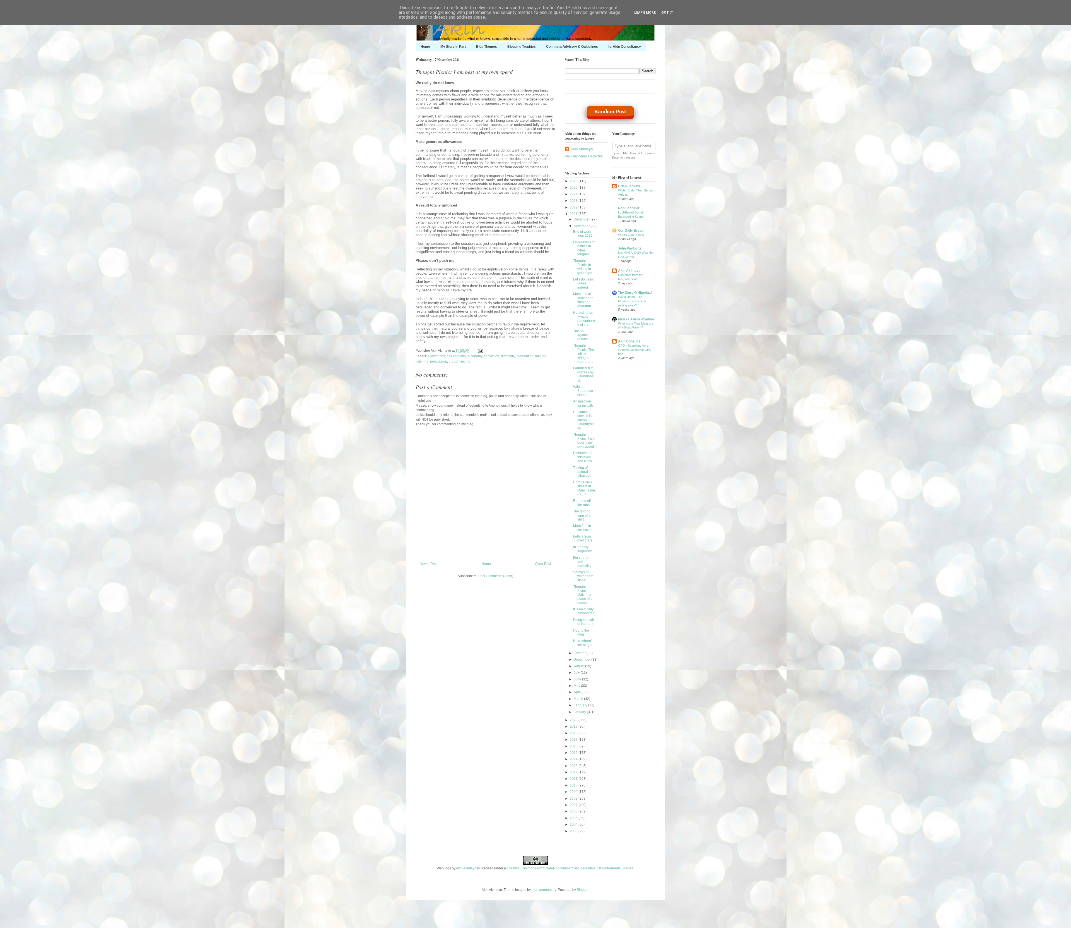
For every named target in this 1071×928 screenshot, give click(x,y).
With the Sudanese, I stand (584, 391)
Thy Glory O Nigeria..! (635, 293)
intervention (525, 356)
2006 (574, 811)
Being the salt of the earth (583, 622)
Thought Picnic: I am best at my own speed (464, 71)
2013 (574, 766)
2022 (574, 207)
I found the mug (581, 632)
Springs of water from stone (583, 576)
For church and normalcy (582, 562)
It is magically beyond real (584, 611)
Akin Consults (629, 341)
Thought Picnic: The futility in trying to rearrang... (583, 354)
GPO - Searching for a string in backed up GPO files (635, 350)
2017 (574, 740)
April (578, 692)
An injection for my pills (583, 403)
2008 (574, 798)
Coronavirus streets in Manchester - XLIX (584, 488)
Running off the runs (582, 503)
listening (422, 361)
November (582, 226)
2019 (574, 726)
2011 (574, 779)
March (579, 699)
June (578, 679)
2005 (574, 818)
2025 (574, 188)
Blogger (582, 890)
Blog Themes (486, 47)
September (582, 659)
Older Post (543, 564)
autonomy (474, 356)
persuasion (438, 361)
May (577, 686)
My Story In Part (453, 47)
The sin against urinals (580, 335)
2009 (574, 792)
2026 (574, 181)
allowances (436, 356)
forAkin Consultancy (624, 47)
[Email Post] (479, 351)
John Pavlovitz (629, 248)
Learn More (645, 13)
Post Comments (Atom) (495, 576)
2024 (574, 194)
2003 (574, 831)
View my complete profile (584, 156)
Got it (667, 13)
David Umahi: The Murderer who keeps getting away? (632, 301)
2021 (574, 214)
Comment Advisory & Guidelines (572, 47)
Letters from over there (583, 538)
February (581, 705)
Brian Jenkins (629, 186)
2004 (574, 824)
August (579, 666)
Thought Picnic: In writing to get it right (582, 267)
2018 (574, 733)
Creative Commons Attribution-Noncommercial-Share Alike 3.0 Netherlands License (570, 868)
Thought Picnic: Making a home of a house (582, 595)
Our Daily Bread (630, 230)
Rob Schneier (629, 208)
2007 (574, 805)
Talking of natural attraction (582, 472)
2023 (574, 201)
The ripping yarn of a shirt (581, 515)
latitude (540, 356)
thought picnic (459, 361)
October (580, 653)
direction (507, 356)
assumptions (456, 356)
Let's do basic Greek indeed (583, 283)
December (582, 219)
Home (425, 47)
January (580, 712)
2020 (574, 720)
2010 (574, 785)
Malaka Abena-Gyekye (636, 319)
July (577, 673)
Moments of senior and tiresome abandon (583, 300)
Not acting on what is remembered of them (584, 319)
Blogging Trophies (521, 47)
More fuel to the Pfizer (582, 528)
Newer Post (428, 564)
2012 (574, 772)
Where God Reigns (631, 234)
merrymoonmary (544, 890)
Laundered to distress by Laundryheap (583, 374)
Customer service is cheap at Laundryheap (583, 420)
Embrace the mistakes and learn (582, 457)
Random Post (610, 111)
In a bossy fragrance (582, 549)
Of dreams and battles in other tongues (584, 248)
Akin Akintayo (581, 149)
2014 (574, 759)
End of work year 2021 (583, 234)
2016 (574, 746)
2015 (574, 753)
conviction (491, 356)
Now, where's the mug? (583, 643)
